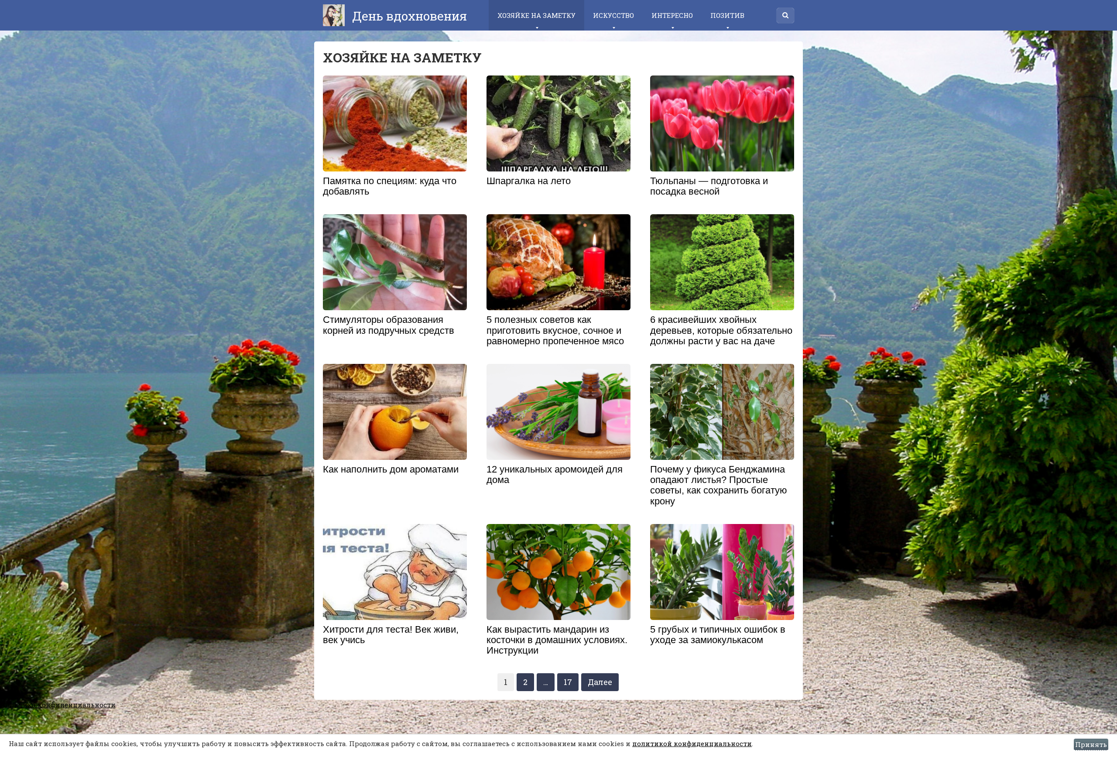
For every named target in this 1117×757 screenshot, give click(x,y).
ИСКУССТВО (613, 15)
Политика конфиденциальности (58, 704)
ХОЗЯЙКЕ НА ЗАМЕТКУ (536, 15)
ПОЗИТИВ (727, 15)
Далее (600, 682)
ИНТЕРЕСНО (672, 15)
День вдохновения (408, 16)
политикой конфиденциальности (692, 743)
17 (568, 682)
